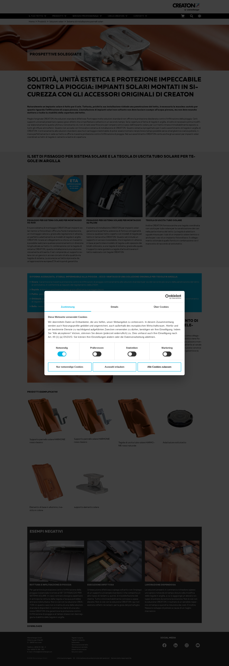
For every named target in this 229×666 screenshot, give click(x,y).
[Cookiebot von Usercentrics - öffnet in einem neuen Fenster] (167, 296)
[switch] (97, 353)
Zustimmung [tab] (68, 307)
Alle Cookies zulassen (159, 367)
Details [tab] (114, 307)
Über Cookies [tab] (161, 307)
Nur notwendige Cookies (69, 367)
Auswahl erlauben (114, 367)
